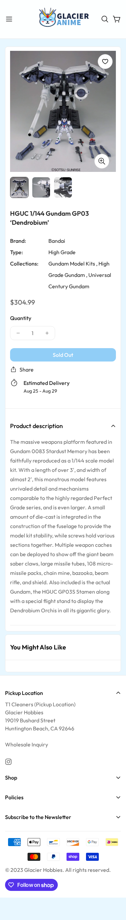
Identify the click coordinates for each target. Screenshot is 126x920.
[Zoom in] (101, 161)
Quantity (20, 318)
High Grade (62, 252)
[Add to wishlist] (105, 61)
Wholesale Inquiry (26, 744)
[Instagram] (8, 761)
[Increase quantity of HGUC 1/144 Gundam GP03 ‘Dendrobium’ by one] (47, 333)
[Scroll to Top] (114, 884)
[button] (105, 19)
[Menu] (9, 19)
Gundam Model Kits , (72, 263)
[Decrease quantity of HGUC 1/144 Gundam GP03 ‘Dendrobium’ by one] (18, 333)
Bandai (56, 240)
